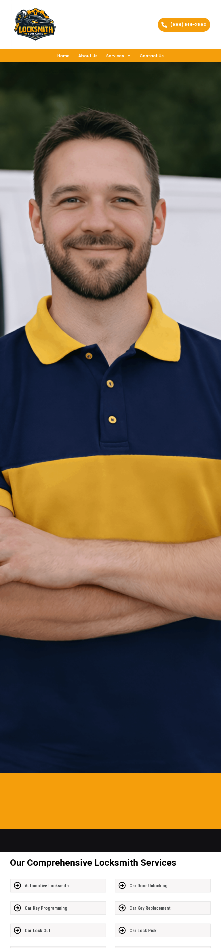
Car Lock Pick (143, 930)
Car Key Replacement (150, 908)
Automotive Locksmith (47, 885)
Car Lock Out (37, 930)
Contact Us (152, 56)
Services (115, 56)
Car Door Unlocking (148, 885)
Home (63, 56)
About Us (88, 56)
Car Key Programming (46, 908)
